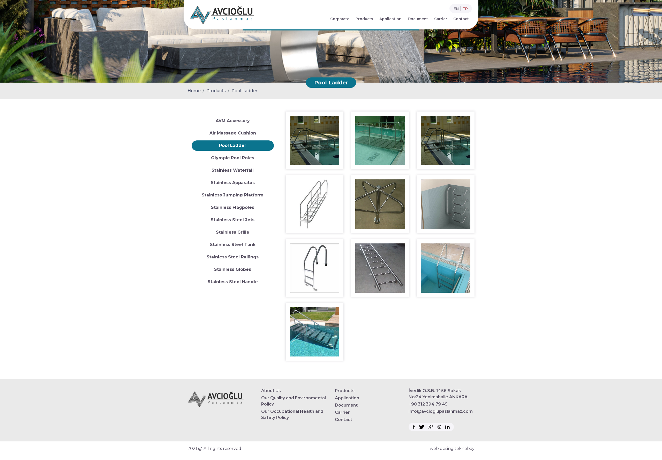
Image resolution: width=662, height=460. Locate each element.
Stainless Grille (232, 232)
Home (194, 90)
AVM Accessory (233, 120)
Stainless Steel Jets (232, 219)
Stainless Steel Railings (233, 257)
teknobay (465, 448)
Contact (461, 19)
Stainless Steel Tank (232, 244)
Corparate (339, 19)
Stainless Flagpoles (232, 207)
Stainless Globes (232, 269)
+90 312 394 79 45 (428, 404)
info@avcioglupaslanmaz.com (441, 411)
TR (465, 8)
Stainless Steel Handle (233, 281)
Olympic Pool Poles (232, 157)
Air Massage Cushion (232, 133)
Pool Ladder (244, 90)
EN (456, 8)
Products (364, 19)
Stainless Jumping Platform (233, 195)
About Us (271, 390)
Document (418, 19)
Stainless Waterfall (233, 170)
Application (390, 19)
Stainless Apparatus (233, 182)
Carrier (440, 19)
